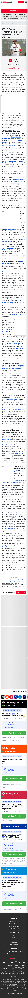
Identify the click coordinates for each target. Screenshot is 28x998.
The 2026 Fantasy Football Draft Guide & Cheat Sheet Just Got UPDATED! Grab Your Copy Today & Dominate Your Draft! (14, 16)
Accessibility (4, 968)
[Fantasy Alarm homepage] (6, 2)
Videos (14, 940)
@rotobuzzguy (14, 64)
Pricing (14, 935)
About (2, 965)
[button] (26, 2)
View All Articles (19, 691)
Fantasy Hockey (14, 928)
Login (20, 968)
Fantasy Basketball (14, 926)
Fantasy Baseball (14, 924)
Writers (14, 937)
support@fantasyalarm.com (14, 953)
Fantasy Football (14, 921)
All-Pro (21, 2)
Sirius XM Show (14, 944)
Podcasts (14, 942)
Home (3, 23)
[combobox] (21, 592)
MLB (8, 23)
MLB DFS (13, 23)
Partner (10, 965)
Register (12, 968)
